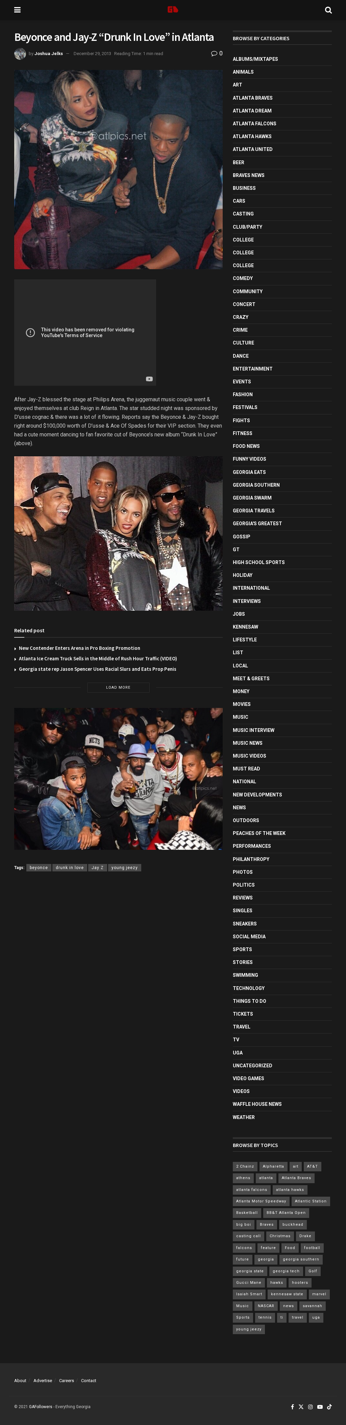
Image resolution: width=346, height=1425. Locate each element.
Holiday (242, 575)
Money (241, 691)
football (312, 1248)
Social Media (249, 936)
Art (237, 84)
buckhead (292, 1224)
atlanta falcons (251, 1190)
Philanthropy (251, 859)
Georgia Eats (249, 472)
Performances (252, 846)
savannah (312, 1306)
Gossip (241, 536)
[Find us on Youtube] (320, 1407)
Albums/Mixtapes (255, 59)
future (242, 1259)
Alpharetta (273, 1166)
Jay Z (98, 867)
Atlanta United (253, 149)
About (20, 1380)
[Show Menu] (17, 10)
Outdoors (246, 820)
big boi (243, 1224)
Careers (66, 1380)
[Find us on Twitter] (301, 1407)
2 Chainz (245, 1166)
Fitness (242, 433)
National (244, 781)
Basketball (247, 1213)
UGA (238, 1052)
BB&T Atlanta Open (286, 1213)
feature (268, 1248)
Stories (243, 962)
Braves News (249, 175)
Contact (88, 1380)
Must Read (246, 768)
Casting (243, 214)
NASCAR (266, 1306)
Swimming (245, 975)
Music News (248, 743)
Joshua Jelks (48, 53)
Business (244, 188)
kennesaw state (287, 1294)
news (288, 1306)
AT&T (312, 1166)
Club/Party (247, 227)
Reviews (243, 897)
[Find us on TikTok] (329, 1407)
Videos (241, 1091)
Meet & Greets (251, 678)
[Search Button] (328, 10)
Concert (244, 304)
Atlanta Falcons (254, 123)
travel (297, 1317)
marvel (319, 1294)
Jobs (239, 614)
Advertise (42, 1380)
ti (281, 1317)
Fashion (243, 394)
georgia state (250, 1271)
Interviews (247, 601)
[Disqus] (118, 975)
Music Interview (253, 730)
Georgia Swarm (252, 498)
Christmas (280, 1236)
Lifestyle (245, 639)
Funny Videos (249, 459)
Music (240, 717)
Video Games (248, 1078)
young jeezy (125, 867)
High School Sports (259, 562)
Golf (312, 1271)
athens (243, 1178)
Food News (246, 446)
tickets (243, 1014)
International (251, 588)
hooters (300, 1282)
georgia (266, 1259)
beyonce (39, 867)
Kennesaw (245, 627)
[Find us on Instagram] (310, 1407)
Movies (242, 704)
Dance (241, 356)
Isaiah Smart (249, 1294)
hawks (276, 1282)
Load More (118, 687)
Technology (249, 988)
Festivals (245, 407)
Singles (242, 910)
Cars (239, 201)
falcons (244, 1248)
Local (240, 665)
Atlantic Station (311, 1201)
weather (244, 1117)
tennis (265, 1317)
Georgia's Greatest (257, 523)
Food (290, 1248)
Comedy (243, 278)
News (239, 807)
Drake (305, 1236)
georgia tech (286, 1271)
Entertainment (253, 369)
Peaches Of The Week (259, 833)
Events (242, 381)
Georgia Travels (254, 510)
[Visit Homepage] (173, 10)
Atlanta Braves (253, 98)
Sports (242, 949)
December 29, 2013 (92, 53)
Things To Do (249, 1001)
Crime (240, 330)
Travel (241, 1026)
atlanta (266, 1178)
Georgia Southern (256, 485)
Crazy (240, 317)
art (295, 1166)
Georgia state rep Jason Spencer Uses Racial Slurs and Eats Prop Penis (97, 669)
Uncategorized (252, 1065)
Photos (243, 872)
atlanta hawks (290, 1190)
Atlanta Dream (252, 110)
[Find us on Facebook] (292, 1407)
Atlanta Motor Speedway (261, 1201)
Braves (267, 1224)
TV (236, 1039)
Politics (244, 885)
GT (236, 549)
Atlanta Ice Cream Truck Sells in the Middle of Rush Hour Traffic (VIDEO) (98, 658)
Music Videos (249, 756)
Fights (241, 420)
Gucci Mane (249, 1282)
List (238, 652)
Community (248, 291)
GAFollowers (40, 1406)
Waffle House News (257, 1104)
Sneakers (245, 923)
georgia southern (301, 1259)
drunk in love (70, 867)
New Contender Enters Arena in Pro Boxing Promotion (79, 648)
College (243, 240)
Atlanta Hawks (252, 136)
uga (316, 1317)
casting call (248, 1236)
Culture (243, 343)
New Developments (257, 794)
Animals (243, 72)
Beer (238, 162)
